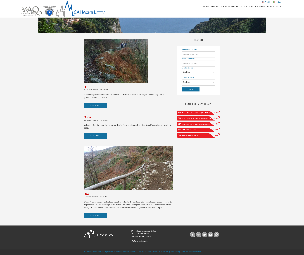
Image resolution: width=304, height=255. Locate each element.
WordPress (197, 252)
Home (206, 7)
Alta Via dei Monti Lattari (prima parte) (198, 113)
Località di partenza (189, 68)
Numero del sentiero (189, 50)
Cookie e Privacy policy (161, 252)
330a (87, 117)
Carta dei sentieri (230, 7)
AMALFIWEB (185, 252)
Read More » (95, 105)
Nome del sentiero (188, 59)
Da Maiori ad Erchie (198, 130)
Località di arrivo (188, 78)
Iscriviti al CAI (274, 7)
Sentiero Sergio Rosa (198, 135)
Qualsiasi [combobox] (186, 72)
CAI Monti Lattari (90, 252)
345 (86, 194)
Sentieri (215, 7)
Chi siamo (260, 7)
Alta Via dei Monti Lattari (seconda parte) (198, 118)
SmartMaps (247, 7)
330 (86, 87)
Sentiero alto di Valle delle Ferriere (198, 124)
